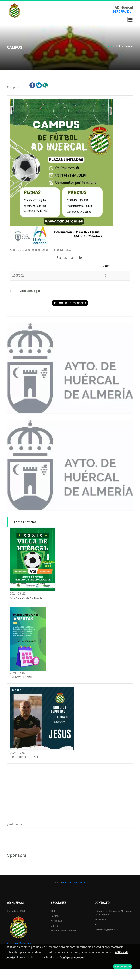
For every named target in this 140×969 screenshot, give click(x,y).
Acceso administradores (64, 930)
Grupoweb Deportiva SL (73, 882)
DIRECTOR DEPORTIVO (24, 757)
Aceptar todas (122, 966)
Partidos (55, 915)
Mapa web (25, 943)
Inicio (109, 45)
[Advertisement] (70, 796)
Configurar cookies (72, 957)
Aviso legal (12, 943)
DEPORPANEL (122, 11)
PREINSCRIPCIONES (22, 677)
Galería (54, 925)
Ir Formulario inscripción (70, 303)
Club (53, 911)
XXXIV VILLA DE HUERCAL (26, 597)
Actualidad (56, 920)
